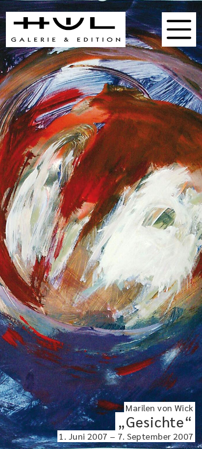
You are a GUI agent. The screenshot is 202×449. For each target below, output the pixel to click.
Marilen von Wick (159, 407)
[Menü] (179, 29)
